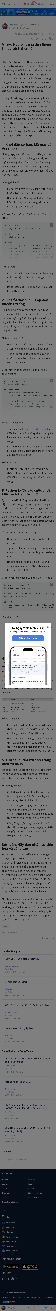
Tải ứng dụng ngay (28, 638)
